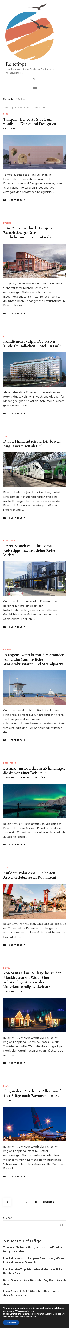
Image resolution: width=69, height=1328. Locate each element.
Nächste (47, 1202)
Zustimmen (11, 1322)
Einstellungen (17, 1313)
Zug (5, 436)
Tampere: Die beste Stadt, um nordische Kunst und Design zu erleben (29, 124)
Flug (6, 1086)
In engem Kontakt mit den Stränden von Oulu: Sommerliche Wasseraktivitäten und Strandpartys (33, 659)
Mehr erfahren (13, 200)
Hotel (6, 336)
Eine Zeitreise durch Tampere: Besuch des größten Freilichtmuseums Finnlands (28, 233)
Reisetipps (16, 64)
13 (37, 1202)
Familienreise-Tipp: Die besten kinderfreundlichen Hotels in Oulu (32, 343)
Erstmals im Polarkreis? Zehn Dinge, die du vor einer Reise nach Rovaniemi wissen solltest (34, 773)
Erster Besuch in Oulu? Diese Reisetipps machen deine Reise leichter (29, 551)
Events (7, 223)
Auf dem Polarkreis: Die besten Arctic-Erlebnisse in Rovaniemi (29, 875)
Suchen (7, 1218)
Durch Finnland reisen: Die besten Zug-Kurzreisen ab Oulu (31, 443)
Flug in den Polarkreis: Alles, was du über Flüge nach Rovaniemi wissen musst (33, 1096)
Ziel (5, 114)
